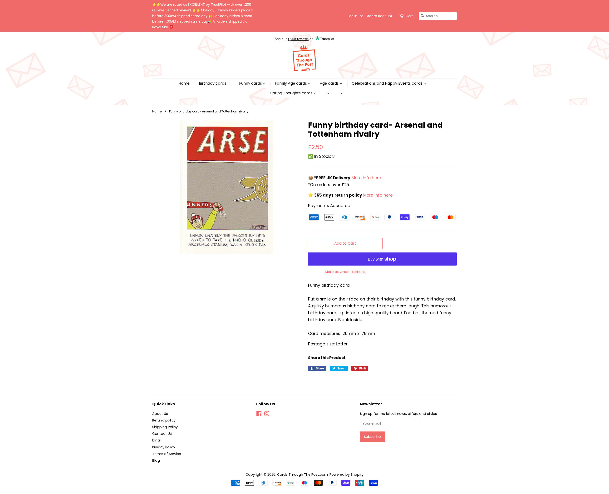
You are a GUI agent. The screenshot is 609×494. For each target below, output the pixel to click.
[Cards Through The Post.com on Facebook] (259, 414)
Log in (352, 16)
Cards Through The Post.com (302, 474)
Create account (378, 16)
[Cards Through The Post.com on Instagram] (266, 414)
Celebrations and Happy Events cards (387, 83)
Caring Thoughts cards (291, 93)
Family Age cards (291, 83)
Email (156, 440)
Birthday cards (213, 83)
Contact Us (162, 433)
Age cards (330, 83)
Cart (409, 16)
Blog (156, 460)
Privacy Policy (163, 447)
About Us (160, 413)
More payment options (345, 271)
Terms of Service (166, 453)
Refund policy (164, 420)
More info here (365, 178)
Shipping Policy (165, 427)
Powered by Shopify (346, 474)
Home (184, 83)
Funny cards (251, 83)
